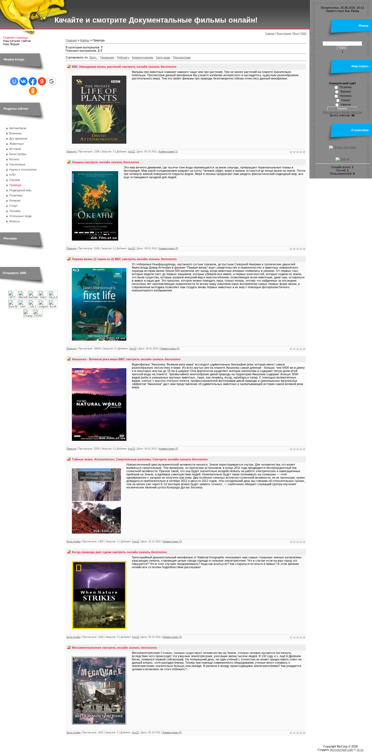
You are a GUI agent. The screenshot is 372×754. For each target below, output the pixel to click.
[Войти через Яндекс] (42, 81)
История (15, 148)
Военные (15, 133)
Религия (14, 200)
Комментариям (142, 57)
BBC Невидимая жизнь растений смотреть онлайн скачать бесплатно (124, 66)
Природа (15, 185)
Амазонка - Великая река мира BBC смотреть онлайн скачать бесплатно (126, 359)
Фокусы (14, 221)
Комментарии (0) (168, 248)
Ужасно (345, 104)
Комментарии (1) (168, 151)
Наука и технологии (22, 169)
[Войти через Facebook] (33, 81)
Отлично (346, 87)
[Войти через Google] (51, 81)
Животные (16, 143)
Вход (296, 33)
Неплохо (346, 95)
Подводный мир (20, 190)
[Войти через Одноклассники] (33, 91)
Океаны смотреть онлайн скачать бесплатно (105, 162)
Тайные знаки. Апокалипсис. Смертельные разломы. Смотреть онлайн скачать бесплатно (140, 459)
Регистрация (284, 33)
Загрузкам (163, 57)
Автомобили (17, 128)
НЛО (12, 174)
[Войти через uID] (14, 81)
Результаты (331, 112)
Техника (14, 211)
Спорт (13, 205)
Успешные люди (20, 216)
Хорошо (345, 91)
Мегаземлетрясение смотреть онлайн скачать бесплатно (114, 647)
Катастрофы (17, 154)
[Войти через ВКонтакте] (23, 81)
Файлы (84, 40)
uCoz (360, 749)
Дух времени (18, 138)
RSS (303, 33)
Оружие (14, 179)
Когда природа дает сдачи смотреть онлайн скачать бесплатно (119, 552)
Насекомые (17, 164)
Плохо (345, 100)
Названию (107, 57)
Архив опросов (351, 112)
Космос (14, 159)
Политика (15, 195)
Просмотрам (182, 57)
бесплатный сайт (341, 749)
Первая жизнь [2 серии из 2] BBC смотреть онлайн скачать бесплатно (124, 259)
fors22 (131, 151)
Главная (270, 33)
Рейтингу (123, 57)
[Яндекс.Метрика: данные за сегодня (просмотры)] (342, 148)
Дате (92, 57)
